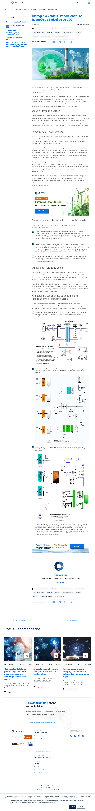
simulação (78, 32)
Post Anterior (19, 620)
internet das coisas (68, 32)
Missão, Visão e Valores (41, 770)
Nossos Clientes (38, 773)
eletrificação (53, 28)
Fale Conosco (27, 737)
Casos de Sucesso (39, 776)
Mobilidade (37, 748)
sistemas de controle (46, 36)
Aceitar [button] (72, 806)
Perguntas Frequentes (42, 757)
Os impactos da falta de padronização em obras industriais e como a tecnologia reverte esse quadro (15, 674)
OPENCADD (60, 575)
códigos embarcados (41, 28)
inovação (35, 36)
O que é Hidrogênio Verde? (16, 22)
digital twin (40, 687)
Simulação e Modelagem (53, 32)
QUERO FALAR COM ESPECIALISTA (42, 722)
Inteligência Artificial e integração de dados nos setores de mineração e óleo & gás (76, 673)
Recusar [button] (81, 806)
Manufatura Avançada (40, 735)
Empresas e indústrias (42, 733)
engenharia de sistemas (66, 28)
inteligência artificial (72, 689)
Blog (10, 9)
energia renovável (79, 28)
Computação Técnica (38, 32)
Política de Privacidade (71, 798)
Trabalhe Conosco (39, 779)
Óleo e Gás (37, 745)
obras (9, 692)
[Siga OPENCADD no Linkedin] (75, 735)
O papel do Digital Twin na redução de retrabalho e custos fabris (46, 671)
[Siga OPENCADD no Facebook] (79, 735)
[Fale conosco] (77, 2)
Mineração (37, 742)
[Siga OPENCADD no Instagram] (71, 735)
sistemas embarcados (61, 36)
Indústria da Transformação (42, 751)
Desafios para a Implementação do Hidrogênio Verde (12, 32)
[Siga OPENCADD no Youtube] (83, 735)
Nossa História (38, 766)
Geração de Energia (39, 739)
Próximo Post (72, 620)
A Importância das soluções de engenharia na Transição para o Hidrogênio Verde (16, 44)
